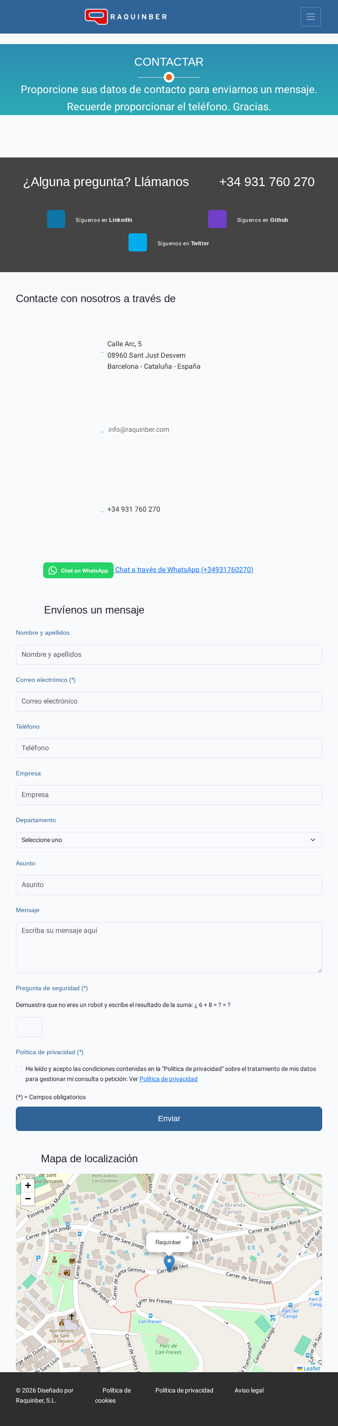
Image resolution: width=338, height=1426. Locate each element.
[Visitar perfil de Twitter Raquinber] (311, 1390)
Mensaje (28, 910)
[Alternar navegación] (311, 16)
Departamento (36, 820)
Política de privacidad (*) (50, 1052)
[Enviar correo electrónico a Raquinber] (106, 429)
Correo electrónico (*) (46, 680)
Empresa (28, 773)
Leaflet (311, 1368)
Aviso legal (248, 1390)
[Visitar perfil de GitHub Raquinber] (297, 1400)
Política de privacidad (169, 1079)
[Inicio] (125, 17)
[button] (169, 1264)
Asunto (25, 863)
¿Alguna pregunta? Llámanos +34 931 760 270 (169, 181)
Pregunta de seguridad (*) (52, 988)
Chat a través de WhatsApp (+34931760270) (184, 569)
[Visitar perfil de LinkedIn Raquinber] (297, 1390)
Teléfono (28, 726)
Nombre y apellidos (43, 632)
